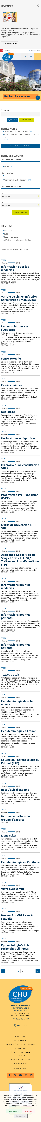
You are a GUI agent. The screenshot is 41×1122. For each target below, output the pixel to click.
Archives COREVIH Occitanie (15, 180)
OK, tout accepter (14, 1111)
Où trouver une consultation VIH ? (20, 466)
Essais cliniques (11, 385)
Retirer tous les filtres (21, 146)
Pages (6, 166)
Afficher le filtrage (38, 97)
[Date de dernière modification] (18, 240)
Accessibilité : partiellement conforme (21, 1044)
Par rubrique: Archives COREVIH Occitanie (21, 134)
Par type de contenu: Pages (15, 131)
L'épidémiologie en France (18, 731)
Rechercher (28, 120)
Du (3, 193)
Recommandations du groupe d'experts (15, 818)
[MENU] (37, 56)
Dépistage (8, 411)
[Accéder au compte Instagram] (26, 1075)
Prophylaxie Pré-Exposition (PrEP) (19, 496)
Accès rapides (35, 50)
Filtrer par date (21, 212)
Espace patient (21, 1036)
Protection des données (21, 1052)
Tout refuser (28, 1111)
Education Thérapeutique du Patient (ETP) (20, 761)
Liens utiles (9, 835)
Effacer (13, 120)
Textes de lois (10, 674)
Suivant (38, 971)
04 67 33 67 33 (22, 1025)
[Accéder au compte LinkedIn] (31, 1075)
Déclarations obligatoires (18, 438)
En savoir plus (10, 44)
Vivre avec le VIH (12, 888)
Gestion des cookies (21, 1068)
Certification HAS (21, 1063)
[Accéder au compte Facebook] (9, 1075)
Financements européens (21, 1059)
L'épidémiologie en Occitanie (20, 862)
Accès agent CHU (21, 1040)
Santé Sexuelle (11, 358)
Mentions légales (21, 1048)
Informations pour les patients (15, 616)
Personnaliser (20, 1116)
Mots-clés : (5, 110)
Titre (6, 234)
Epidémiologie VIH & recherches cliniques (15, 947)
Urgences (7, 50)
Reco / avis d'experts (15, 789)
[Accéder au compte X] (15, 1075)
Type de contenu (11, 237)
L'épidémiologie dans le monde (17, 703)
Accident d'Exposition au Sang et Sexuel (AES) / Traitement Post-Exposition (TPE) (20, 559)
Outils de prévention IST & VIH (19, 526)
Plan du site (21, 1056)
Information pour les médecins (15, 268)
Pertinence (8, 230)
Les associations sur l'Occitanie (14, 328)
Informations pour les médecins (15, 586)
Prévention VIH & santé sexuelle (17, 917)
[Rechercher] (31, 56)
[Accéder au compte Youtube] (20, 1075)
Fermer (38, 5)
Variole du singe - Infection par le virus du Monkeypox (19, 298)
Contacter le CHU (22, 1019)
